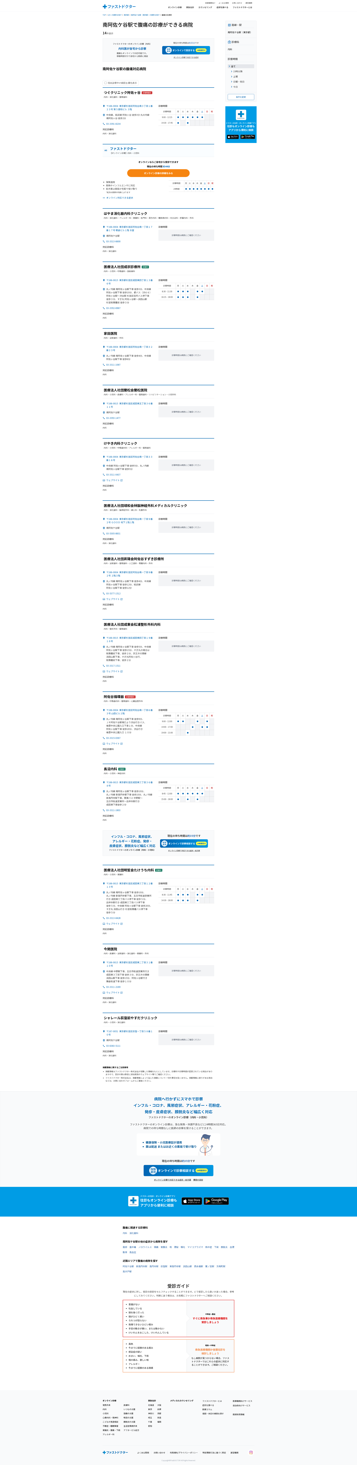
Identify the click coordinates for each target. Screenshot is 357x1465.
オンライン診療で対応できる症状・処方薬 (184, 850)
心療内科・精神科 (110, 1417)
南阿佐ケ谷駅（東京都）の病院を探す (145, 15)
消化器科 (133, 1233)
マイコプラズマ (195, 1247)
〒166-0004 (129, 107)
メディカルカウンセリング (181, 1400)
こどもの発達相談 (110, 1421)
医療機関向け (210, 3)
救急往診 (190, 7)
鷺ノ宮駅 (209, 1266)
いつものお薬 (129, 1409)
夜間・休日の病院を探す (213, 1413)
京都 (159, 1413)
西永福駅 (198, 1266)
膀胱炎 (224, 1247)
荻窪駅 (164, 1266)
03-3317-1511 (113, 665)
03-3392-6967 (113, 308)
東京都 (126, 15)
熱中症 (208, 1247)
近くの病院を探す (115, 15)
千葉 (150, 1421)
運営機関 (248, 3)
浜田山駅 (187, 1266)
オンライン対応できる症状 (119, 197)
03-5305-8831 (113, 533)
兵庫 (159, 1409)
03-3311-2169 (113, 987)
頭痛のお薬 (128, 1413)
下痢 (216, 1247)
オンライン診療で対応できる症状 (186, 57)
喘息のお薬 (128, 1417)
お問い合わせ (237, 3)
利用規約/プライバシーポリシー (184, 1452)
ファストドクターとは (242, 7)
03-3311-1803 (113, 810)
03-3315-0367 (113, 738)
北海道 (151, 1405)
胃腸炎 (164, 1247)
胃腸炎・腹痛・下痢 (111, 1430)
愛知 (150, 1426)
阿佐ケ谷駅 (128, 1266)
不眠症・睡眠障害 (110, 1426)
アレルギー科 (108, 1434)
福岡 (159, 1421)
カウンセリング (205, 7)
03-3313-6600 (113, 241)
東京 (150, 1409)
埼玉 (150, 1417)
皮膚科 (126, 1405)
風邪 (125, 1247)
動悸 (125, 1252)
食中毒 (132, 1247)
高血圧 (132, 1252)
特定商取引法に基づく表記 (214, 1452)
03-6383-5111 (113, 1045)
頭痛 (156, 1247)
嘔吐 (183, 1247)
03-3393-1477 (113, 418)
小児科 (105, 1413)
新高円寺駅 (141, 1266)
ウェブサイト (113, 480)
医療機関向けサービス (242, 1401)
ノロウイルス (145, 1247)
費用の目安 (198, 1179)
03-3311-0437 (113, 474)
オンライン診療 (175, 7)
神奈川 (151, 1413)
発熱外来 (106, 1405)
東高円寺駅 (175, 1266)
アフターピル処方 (131, 1430)
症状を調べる (222, 7)
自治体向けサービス (241, 1405)
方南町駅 (220, 1266)
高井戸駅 (127, 1271)
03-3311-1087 (113, 364)
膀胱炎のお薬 (129, 1421)
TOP (104, 15)
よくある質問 (224, 3)
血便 (232, 1247)
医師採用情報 (238, 1414)
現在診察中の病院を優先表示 (122, 82)
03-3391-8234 (113, 123)
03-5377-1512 (113, 593)
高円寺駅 (153, 1266)
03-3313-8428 (113, 918)
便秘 (176, 1247)
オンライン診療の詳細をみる (158, 173)
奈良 (159, 1417)
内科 (125, 1233)
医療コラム (207, 1409)
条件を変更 (241, 97)
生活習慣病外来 (130, 1426)
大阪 (159, 1405)
